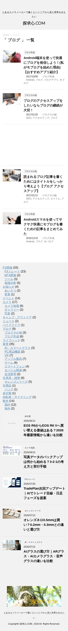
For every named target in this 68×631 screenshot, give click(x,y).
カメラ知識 (12, 305)
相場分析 (10, 282)
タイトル (55, 198)
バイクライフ (11, 325)
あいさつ (10, 290)
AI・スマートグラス (17, 347)
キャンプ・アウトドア (17, 317)
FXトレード (12, 271)
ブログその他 (49, 114)
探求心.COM (34, 23)
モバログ (48, 241)
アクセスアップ (41, 117)
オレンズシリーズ (16, 381)
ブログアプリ (51, 79)
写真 (7, 313)
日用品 (7, 385)
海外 (7, 408)
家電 (6, 344)
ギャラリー (12, 309)
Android (30, 79)
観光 (6, 400)
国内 (7, 404)
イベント (8, 298)
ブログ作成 (48, 76)
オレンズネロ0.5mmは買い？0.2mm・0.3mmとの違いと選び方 (44, 524)
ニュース (8, 321)
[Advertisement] (34, 145)
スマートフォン (15, 366)
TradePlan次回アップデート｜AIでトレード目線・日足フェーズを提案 (44, 493)
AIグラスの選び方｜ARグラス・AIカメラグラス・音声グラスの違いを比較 (44, 556)
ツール (9, 279)
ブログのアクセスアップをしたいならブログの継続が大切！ (43, 105)
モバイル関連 (13, 370)
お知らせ (8, 286)
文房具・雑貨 (11, 377)
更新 (7, 294)
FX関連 (7, 267)
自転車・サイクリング (17, 397)
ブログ (39, 79)
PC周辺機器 (12, 351)
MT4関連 (10, 275)
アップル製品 (13, 358)
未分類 (7, 393)
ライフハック (11, 340)
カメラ (7, 302)
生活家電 (10, 374)
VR (7, 355)
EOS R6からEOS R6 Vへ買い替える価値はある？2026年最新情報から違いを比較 (44, 430)
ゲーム (9, 362)
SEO (28, 117)
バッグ (9, 389)
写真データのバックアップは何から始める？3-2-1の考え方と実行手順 (44, 461)
